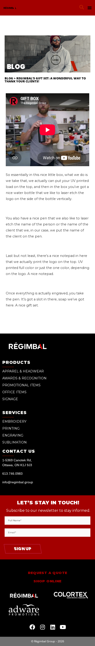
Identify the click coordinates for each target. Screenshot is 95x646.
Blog (9, 78)
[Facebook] (32, 627)
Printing (11, 428)
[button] (81, 7)
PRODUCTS (16, 362)
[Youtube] (62, 627)
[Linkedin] (52, 627)
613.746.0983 (12, 473)
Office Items (14, 392)
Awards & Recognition (24, 378)
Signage (10, 399)
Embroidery (14, 421)
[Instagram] (42, 627)
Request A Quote (47, 573)
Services (14, 412)
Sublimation (14, 442)
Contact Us (18, 451)
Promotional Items (21, 385)
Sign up (23, 549)
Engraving (12, 435)
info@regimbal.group (17, 482)
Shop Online (47, 581)
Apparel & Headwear (23, 371)
